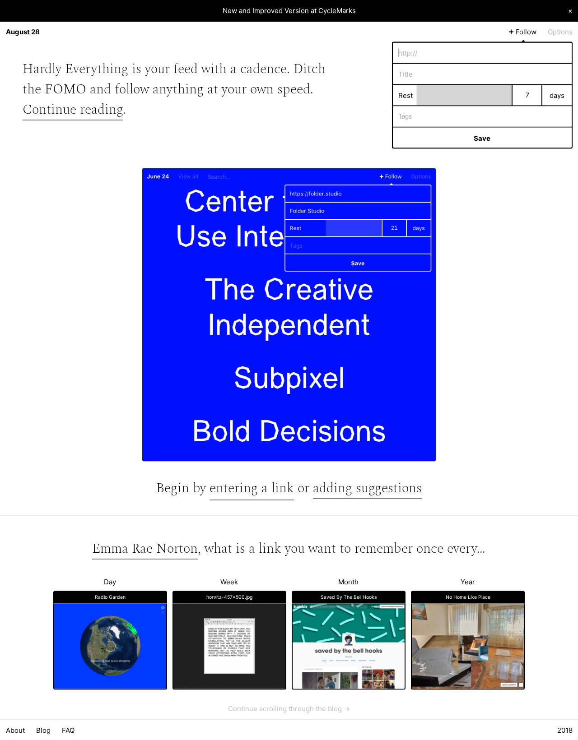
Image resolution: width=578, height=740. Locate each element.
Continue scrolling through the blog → (289, 708)
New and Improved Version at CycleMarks (289, 10)
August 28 (23, 32)
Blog (43, 730)
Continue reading (73, 109)
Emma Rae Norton (145, 548)
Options (560, 32)
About (15, 730)
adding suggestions (367, 488)
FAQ (68, 730)
